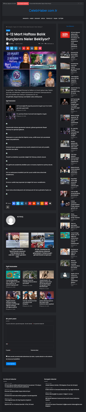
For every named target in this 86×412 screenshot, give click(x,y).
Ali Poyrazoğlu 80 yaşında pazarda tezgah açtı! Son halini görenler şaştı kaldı (75, 104)
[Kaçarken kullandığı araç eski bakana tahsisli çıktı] (65, 181)
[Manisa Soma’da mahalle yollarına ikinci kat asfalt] (30, 275)
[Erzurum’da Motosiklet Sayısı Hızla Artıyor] (65, 55)
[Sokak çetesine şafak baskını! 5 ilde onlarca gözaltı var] (65, 203)
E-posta (8, 350)
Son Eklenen (70, 26)
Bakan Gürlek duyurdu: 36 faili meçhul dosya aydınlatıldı (75, 119)
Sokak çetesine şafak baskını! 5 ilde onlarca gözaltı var (75, 204)
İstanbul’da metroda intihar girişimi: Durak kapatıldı (43, 3)
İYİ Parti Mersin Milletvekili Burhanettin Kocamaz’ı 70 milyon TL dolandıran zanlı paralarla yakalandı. (75, 39)
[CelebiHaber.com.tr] (43, 10)
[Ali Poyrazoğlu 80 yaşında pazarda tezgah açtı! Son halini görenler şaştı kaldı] (10, 108)
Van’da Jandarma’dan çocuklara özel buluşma (30, 302)
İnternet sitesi (34, 350)
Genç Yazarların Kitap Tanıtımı (75, 215)
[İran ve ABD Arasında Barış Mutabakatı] (65, 194)
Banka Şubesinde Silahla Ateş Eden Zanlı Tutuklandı (74, 145)
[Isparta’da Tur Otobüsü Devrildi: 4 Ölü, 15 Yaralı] (65, 90)
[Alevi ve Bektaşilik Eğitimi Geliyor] (65, 226)
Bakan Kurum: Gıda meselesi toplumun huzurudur (75, 170)
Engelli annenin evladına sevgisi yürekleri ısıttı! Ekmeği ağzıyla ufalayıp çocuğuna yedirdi (12, 304)
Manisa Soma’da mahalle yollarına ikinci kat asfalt (30, 281)
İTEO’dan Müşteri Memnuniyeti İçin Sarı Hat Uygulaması (75, 158)
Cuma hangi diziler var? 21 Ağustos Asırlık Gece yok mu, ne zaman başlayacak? (12, 282)
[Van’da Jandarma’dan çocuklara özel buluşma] (30, 295)
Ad (7, 344)
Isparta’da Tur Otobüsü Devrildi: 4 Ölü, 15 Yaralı (75, 90)
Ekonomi (37, 18)
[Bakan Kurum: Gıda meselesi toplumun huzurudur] (65, 170)
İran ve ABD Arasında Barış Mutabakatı (75, 193)
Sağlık (43, 18)
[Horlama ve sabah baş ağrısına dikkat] (65, 252)
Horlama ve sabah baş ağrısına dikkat (74, 252)
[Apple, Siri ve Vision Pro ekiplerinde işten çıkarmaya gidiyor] (65, 276)
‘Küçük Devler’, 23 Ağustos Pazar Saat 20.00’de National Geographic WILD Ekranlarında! (46, 283)
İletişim (61, 18)
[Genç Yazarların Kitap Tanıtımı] (65, 216)
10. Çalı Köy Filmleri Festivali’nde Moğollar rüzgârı (32, 114)
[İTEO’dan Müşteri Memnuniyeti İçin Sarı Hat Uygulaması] (65, 157)
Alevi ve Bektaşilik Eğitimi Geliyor (75, 225)
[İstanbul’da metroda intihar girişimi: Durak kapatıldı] (65, 66)
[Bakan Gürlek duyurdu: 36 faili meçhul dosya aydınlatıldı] (65, 118)
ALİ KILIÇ (11, 43)
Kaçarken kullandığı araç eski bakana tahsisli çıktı (74, 182)
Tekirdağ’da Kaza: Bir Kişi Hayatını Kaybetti (75, 79)
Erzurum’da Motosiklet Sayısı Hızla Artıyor (74, 55)
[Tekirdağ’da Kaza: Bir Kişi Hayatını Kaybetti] (65, 79)
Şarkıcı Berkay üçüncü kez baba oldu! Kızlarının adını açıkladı (47, 302)
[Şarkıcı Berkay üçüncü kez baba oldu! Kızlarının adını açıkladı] (47, 295)
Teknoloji (49, 18)
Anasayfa (26, 18)
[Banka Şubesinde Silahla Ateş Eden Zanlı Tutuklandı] (65, 144)
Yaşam (55, 18)
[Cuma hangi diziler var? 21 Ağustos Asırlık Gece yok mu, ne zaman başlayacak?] (13, 275)
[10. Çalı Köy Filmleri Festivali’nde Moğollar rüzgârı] (10, 116)
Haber (31, 18)
